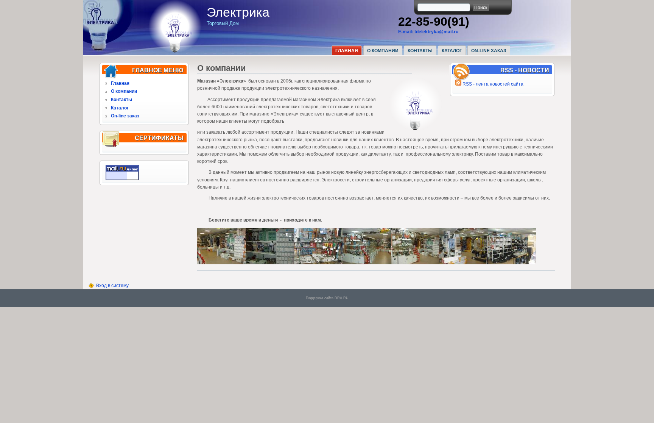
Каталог (452, 50)
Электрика (238, 12)
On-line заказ (488, 50)
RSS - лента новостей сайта (492, 84)
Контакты (420, 50)
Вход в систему (112, 285)
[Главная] (174, 51)
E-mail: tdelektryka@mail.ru (428, 31)
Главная (346, 50)
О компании (383, 50)
